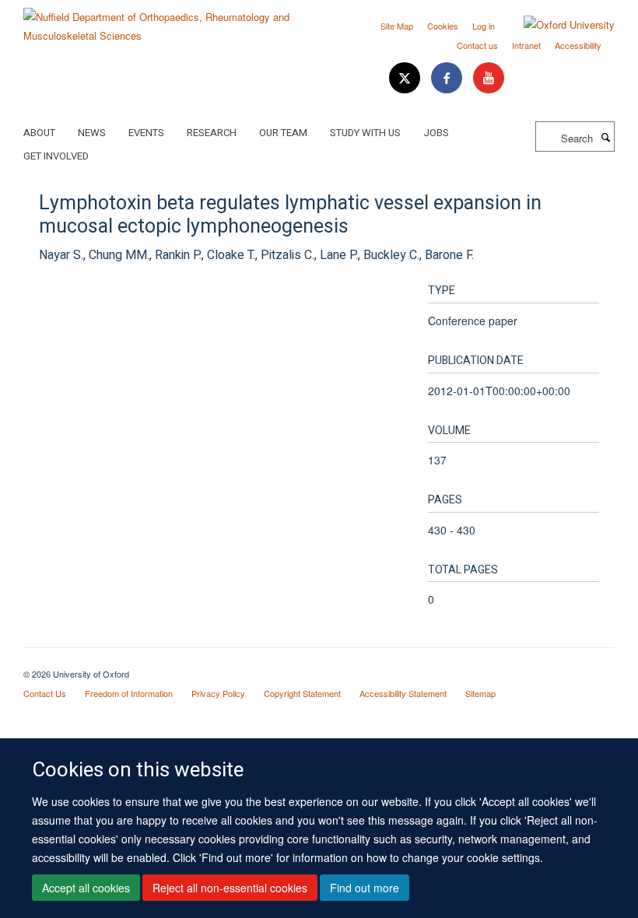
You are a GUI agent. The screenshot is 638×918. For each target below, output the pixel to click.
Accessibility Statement (403, 693)
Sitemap (480, 693)
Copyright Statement (302, 693)
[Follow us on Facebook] (448, 78)
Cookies (442, 25)
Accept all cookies (86, 887)
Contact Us (44, 693)
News (92, 132)
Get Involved (56, 156)
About (39, 132)
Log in (483, 25)
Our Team (283, 132)
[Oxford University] (557, 25)
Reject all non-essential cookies (229, 887)
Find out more (364, 887)
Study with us (365, 132)
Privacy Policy (218, 693)
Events (146, 132)
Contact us (477, 45)
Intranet (526, 45)
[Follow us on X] (406, 78)
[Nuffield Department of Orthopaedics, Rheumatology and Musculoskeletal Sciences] (165, 20)
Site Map (396, 25)
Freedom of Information (129, 693)
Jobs (436, 132)
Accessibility (578, 45)
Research (212, 132)
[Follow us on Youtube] (488, 78)
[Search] (605, 136)
